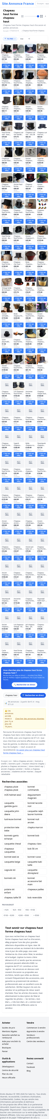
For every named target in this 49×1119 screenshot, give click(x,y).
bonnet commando (33, 788)
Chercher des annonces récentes (29, 718)
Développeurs (8, 1066)
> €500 (36, 915)
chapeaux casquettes (9, 850)
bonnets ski (10, 878)
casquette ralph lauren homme (35, 813)
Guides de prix (8, 1027)
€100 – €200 (9, 915)
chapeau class (34, 843)
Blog (29, 1071)
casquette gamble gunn (11, 805)
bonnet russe (34, 856)
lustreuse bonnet (12, 819)
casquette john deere (11, 813)
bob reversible (35, 897)
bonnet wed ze (11, 856)
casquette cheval (12, 843)
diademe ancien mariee (22, 771)
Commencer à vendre (36, 1027)
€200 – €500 (24, 915)
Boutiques (6, 1047)
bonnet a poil (14, 763)
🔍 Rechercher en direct (33, 695)
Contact (30, 1063)
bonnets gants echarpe (11, 837)
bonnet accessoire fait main (35, 881)
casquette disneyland (33, 871)
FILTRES (10, 39)
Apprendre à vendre (35, 1031)
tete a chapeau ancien (23, 761)
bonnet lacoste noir (35, 805)
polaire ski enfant (9, 891)
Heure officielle (8, 1077)
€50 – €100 (30, 910)
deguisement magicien (34, 796)
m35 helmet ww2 (12, 794)
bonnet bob (33, 835)
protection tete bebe (11, 829)
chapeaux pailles (36, 889)
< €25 (6, 910)
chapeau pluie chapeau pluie (11, 788)
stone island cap (36, 766)
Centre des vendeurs (36, 1041)
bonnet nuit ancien (33, 821)
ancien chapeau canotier (12, 769)
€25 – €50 (17, 910)
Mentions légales (9, 1031)
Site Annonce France (18, 3)
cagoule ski (9, 869)
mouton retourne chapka (33, 763)
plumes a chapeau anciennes (14, 766)
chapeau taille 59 (12, 897)
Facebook (31, 1067)
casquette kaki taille (35, 863)
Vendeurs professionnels (33, 1036)
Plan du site (7, 1074)
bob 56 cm (33, 848)
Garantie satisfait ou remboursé (11, 1036)
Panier (5, 1051)
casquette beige (12, 861)
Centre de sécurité (10, 1070)
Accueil (5, 31)
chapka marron (35, 827)
